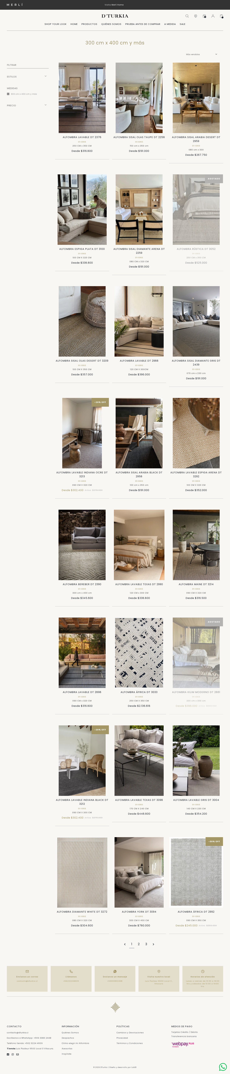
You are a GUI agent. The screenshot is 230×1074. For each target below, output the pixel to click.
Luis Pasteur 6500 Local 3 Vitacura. (30, 1048)
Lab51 (134, 1067)
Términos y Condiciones (130, 1043)
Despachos (68, 1038)
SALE (182, 24)
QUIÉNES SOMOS (111, 24)
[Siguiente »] (153, 944)
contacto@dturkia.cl (27, 981)
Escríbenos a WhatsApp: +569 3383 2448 (29, 1038)
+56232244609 (71, 981)
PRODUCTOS (89, 24)
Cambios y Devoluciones (130, 1032)
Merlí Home (118, 4)
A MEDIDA (170, 24)
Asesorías (67, 1048)
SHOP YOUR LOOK (56, 24)
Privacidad (122, 1038)
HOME (74, 24)
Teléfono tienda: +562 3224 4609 (25, 1043)
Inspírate (67, 1054)
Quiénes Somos (70, 1032)
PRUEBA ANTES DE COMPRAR (142, 24)
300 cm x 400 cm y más (23, 94)
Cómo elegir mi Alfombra (75, 1043)
